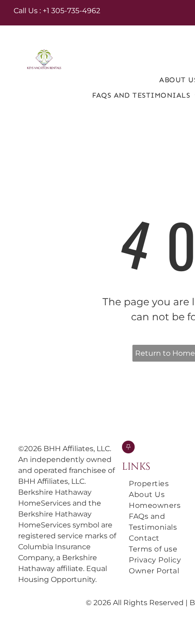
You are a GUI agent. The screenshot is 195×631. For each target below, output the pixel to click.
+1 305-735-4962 (71, 10)
